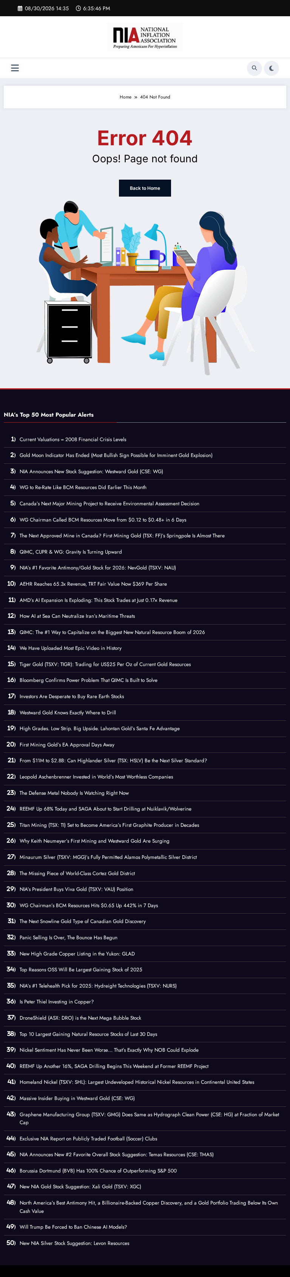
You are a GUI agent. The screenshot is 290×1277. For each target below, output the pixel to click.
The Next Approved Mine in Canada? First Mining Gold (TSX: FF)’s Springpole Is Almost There (122, 535)
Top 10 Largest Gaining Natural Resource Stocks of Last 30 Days (88, 1034)
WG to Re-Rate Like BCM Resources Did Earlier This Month (83, 487)
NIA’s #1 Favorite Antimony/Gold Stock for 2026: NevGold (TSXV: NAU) (98, 567)
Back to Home (145, 188)
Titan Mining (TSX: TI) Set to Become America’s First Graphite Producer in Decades (109, 825)
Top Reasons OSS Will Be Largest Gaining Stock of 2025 (81, 969)
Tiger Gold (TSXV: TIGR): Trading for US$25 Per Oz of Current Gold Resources (105, 664)
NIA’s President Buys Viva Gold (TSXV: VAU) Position (76, 889)
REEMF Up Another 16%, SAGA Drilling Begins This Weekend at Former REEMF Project (114, 1066)
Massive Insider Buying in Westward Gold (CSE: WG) (77, 1098)
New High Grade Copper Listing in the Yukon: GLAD (77, 953)
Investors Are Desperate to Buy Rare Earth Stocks (72, 696)
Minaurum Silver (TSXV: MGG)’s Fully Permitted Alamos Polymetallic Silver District (108, 857)
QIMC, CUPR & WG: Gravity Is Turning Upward (71, 551)
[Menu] (14, 68)
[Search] (254, 68)
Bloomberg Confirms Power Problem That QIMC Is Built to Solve (88, 680)
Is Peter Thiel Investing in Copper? (57, 1001)
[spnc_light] (271, 68)
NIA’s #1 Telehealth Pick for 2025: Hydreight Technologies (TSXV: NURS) (98, 985)
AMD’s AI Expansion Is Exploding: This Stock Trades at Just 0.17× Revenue (98, 600)
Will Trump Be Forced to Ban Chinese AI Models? (73, 1227)
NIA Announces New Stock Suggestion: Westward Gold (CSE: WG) (91, 471)
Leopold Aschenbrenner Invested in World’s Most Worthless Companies (96, 776)
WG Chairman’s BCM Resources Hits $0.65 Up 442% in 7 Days (89, 905)
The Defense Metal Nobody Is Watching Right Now (74, 793)
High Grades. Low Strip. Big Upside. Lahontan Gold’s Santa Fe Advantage (100, 728)
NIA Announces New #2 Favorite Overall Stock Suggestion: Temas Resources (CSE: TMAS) (117, 1154)
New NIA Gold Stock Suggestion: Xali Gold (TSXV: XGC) (80, 1186)
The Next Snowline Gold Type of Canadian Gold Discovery (83, 921)
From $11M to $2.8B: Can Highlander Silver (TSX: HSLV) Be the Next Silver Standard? (113, 760)
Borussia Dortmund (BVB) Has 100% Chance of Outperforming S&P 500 (98, 1170)
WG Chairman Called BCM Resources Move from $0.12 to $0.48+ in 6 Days (103, 519)
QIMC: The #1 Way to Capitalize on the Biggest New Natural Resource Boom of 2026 (112, 632)
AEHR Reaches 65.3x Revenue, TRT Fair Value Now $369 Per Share (93, 584)
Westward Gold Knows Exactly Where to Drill (68, 712)
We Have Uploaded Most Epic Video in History (71, 648)
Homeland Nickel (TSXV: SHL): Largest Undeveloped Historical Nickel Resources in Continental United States (137, 1082)
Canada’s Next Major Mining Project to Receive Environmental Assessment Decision (109, 503)
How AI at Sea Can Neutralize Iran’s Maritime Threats (77, 616)
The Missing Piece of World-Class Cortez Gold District (77, 873)
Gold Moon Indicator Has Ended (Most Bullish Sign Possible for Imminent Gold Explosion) (116, 455)
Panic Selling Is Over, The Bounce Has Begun (68, 937)
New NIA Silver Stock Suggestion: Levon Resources (74, 1243)
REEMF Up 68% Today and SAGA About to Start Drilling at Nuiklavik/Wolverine (105, 808)
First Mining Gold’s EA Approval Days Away (67, 744)
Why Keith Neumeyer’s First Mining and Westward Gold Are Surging (95, 841)
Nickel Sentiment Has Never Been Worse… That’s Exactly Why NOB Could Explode (109, 1050)
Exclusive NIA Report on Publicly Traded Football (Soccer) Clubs (88, 1138)
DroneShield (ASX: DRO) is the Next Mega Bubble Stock (80, 1018)
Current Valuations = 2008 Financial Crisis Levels (73, 439)
